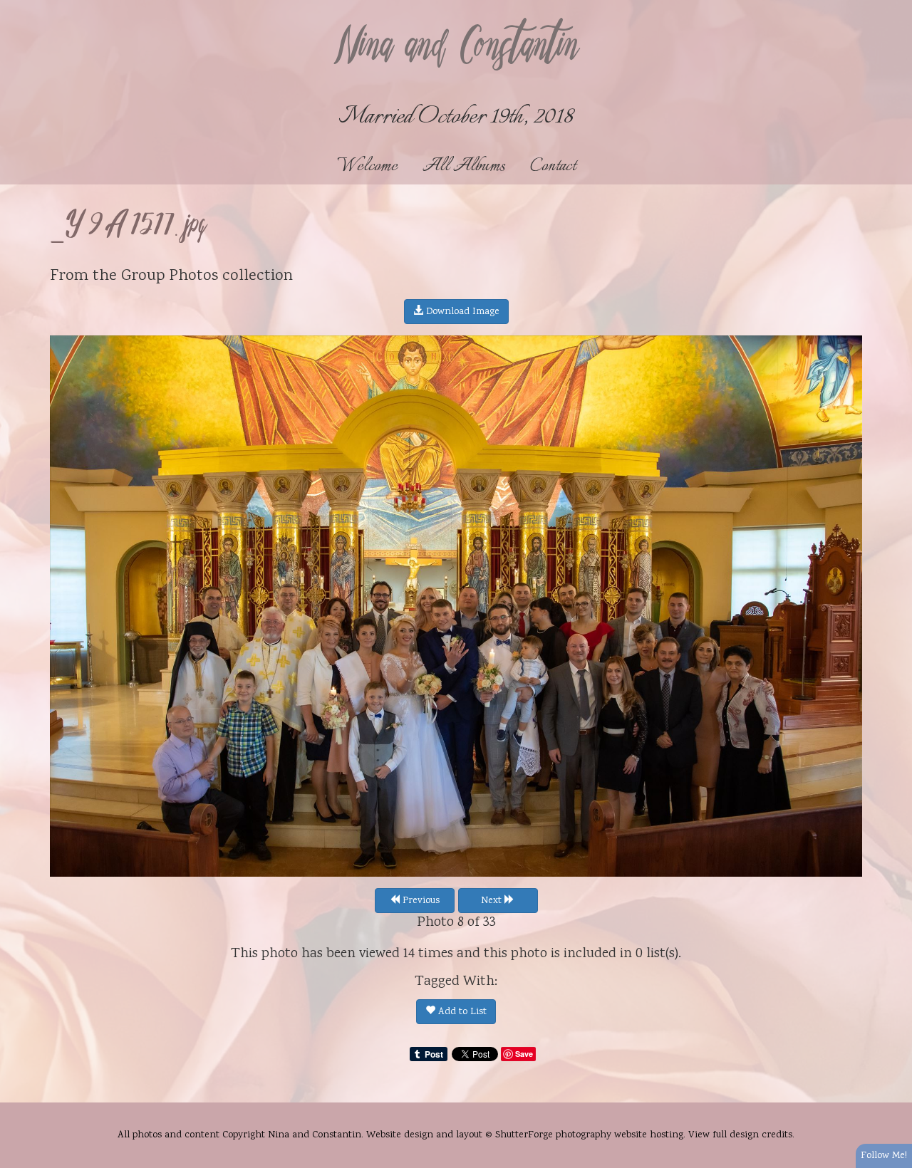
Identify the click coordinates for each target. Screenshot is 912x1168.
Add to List (461, 1012)
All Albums (464, 166)
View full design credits (740, 1135)
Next (492, 901)
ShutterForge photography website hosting (589, 1135)
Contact (553, 166)
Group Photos (169, 276)
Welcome (367, 166)
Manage (893, 7)
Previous (420, 901)
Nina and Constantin (456, 48)
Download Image (461, 312)
